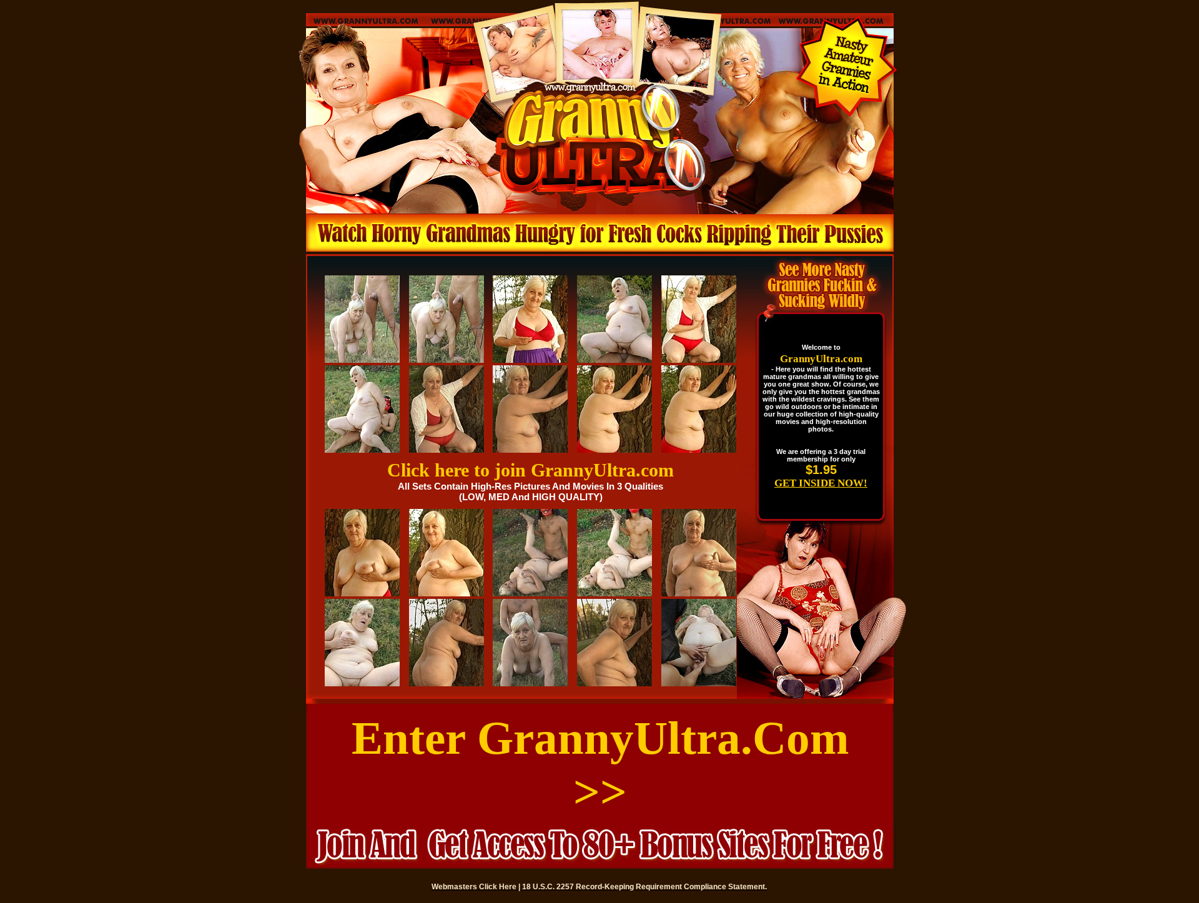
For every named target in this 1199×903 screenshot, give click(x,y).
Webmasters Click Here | (477, 886)
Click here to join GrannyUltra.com (530, 470)
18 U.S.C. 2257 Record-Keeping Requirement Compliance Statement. (644, 886)
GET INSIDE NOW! (820, 483)
